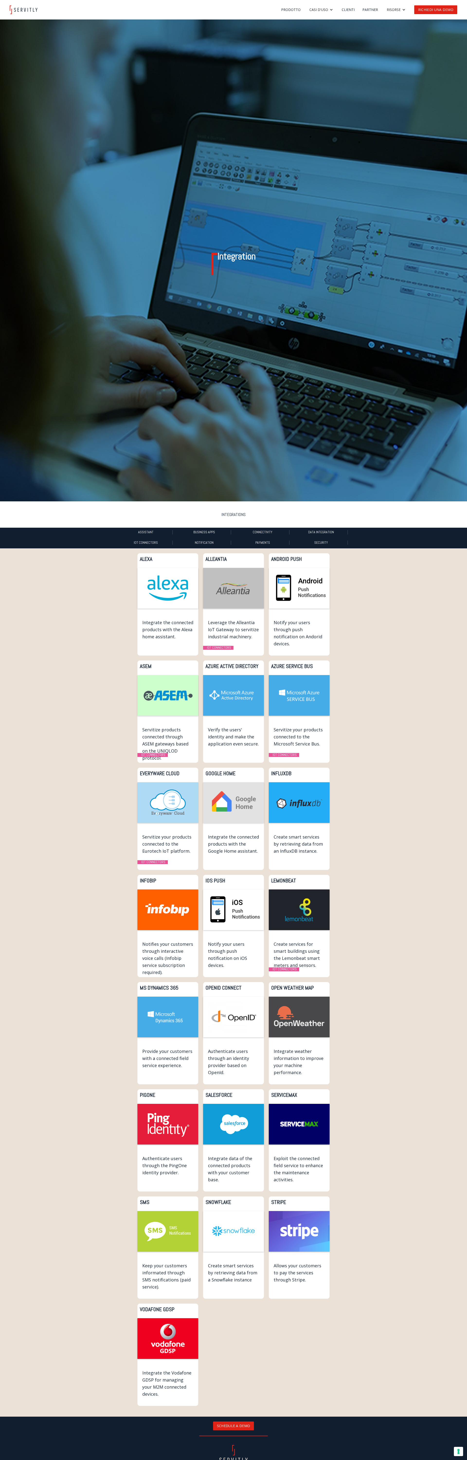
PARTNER (370, 9)
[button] (321, 9)
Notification (204, 543)
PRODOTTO (291, 9)
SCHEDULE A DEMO (233, 1425)
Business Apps (204, 532)
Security (321, 543)
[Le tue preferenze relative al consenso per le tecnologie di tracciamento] (458, 1451)
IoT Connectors (146, 543)
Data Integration (321, 532)
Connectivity (262, 532)
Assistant (145, 532)
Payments (262, 543)
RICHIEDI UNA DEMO (435, 9)
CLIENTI (348, 9)
